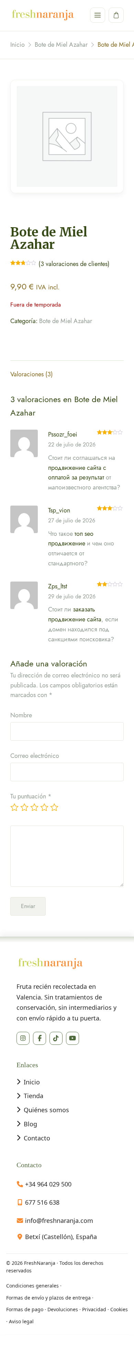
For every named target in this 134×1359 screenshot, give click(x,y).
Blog (30, 1124)
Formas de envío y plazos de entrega (48, 1297)
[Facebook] (39, 1038)
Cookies (119, 1309)
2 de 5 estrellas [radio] (24, 807)
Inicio (32, 1082)
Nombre (21, 715)
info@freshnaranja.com (59, 1220)
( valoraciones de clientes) (74, 263)
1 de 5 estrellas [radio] (14, 807)
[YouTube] (72, 1038)
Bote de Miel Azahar (65, 321)
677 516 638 (42, 1202)
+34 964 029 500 (48, 1184)
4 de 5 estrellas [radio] (44, 807)
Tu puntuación (31, 796)
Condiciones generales (32, 1285)
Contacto (37, 1138)
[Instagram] (23, 1038)
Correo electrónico (34, 755)
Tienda (33, 1096)
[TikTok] (56, 1038)
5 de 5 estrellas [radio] (54, 807)
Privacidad (94, 1309)
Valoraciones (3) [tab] (31, 374)
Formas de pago (24, 1309)
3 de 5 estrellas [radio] (34, 807)
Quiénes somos (46, 1110)
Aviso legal (21, 1321)
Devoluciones (62, 1309)
